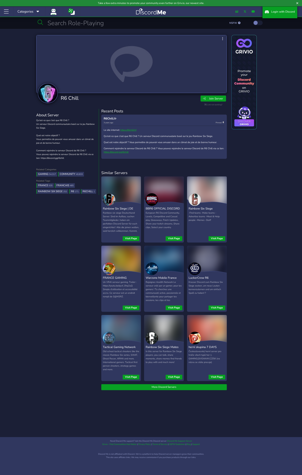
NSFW (233, 23)
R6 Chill (69, 98)
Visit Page (131, 238)
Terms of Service (160, 444)
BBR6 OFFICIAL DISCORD (163, 208)
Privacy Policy (144, 444)
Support (196, 444)
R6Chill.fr (110, 118)
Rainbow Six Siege (201, 208)
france (45, 185)
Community (71, 174)
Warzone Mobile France (161, 278)
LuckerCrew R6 (199, 278)
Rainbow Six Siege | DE (118, 208)
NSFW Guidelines (177, 444)
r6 (75, 191)
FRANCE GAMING (115, 278)
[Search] (40, 22)
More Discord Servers (164, 387)
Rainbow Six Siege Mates (162, 347)
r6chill (89, 191)
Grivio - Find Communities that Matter (119, 444)
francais (65, 185)
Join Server (216, 98)
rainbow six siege (52, 191)
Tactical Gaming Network (119, 347)
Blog (189, 444)
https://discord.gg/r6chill (116, 152)
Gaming (47, 174)
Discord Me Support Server (179, 441)
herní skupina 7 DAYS (203, 347)
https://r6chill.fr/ (128, 130)
